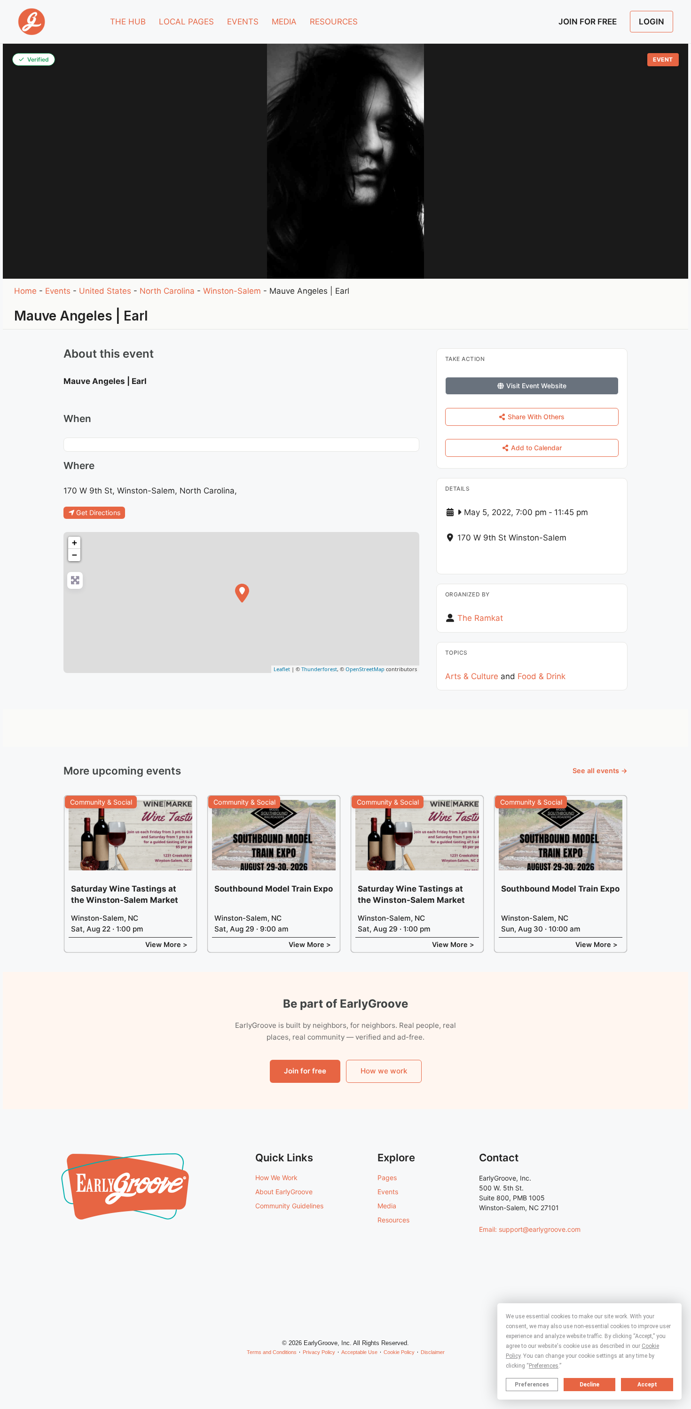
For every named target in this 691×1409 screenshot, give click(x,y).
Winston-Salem (232, 291)
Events (58, 291)
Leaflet (282, 669)
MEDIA (284, 21)
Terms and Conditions (272, 1352)
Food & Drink (541, 676)
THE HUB (128, 21)
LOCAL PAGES (186, 21)
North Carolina (167, 291)
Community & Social (101, 802)
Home (25, 291)
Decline (589, 1384)
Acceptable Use (359, 1352)
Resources (393, 1220)
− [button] (74, 555)
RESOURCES (334, 21)
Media (386, 1206)
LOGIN (651, 21)
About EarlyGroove (284, 1192)
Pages (387, 1178)
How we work (384, 1070)
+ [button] (74, 543)
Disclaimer (433, 1352)
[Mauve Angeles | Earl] (242, 593)
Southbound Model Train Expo (273, 888)
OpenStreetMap (365, 669)
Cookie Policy (399, 1352)
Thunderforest (319, 669)
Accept (647, 1384)
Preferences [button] (543, 1365)
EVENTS (243, 21)
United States (105, 291)
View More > (166, 944)
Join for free (305, 1070)
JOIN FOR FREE (587, 21)
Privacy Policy (319, 1352)
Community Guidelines (289, 1206)
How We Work (276, 1178)
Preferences (532, 1384)
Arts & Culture (471, 676)
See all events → (600, 771)
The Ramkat (480, 618)
